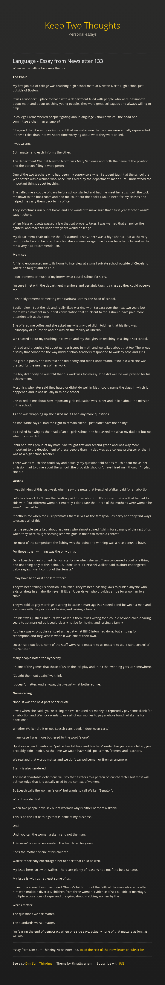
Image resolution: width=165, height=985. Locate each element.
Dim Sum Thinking (38, 963)
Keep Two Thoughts (82, 25)
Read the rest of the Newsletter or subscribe (112, 950)
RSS (122, 963)
